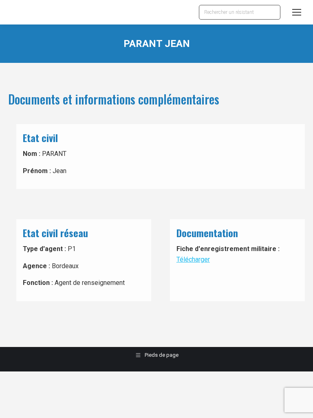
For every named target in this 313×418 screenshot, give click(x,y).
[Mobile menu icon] (297, 12)
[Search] (272, 12)
